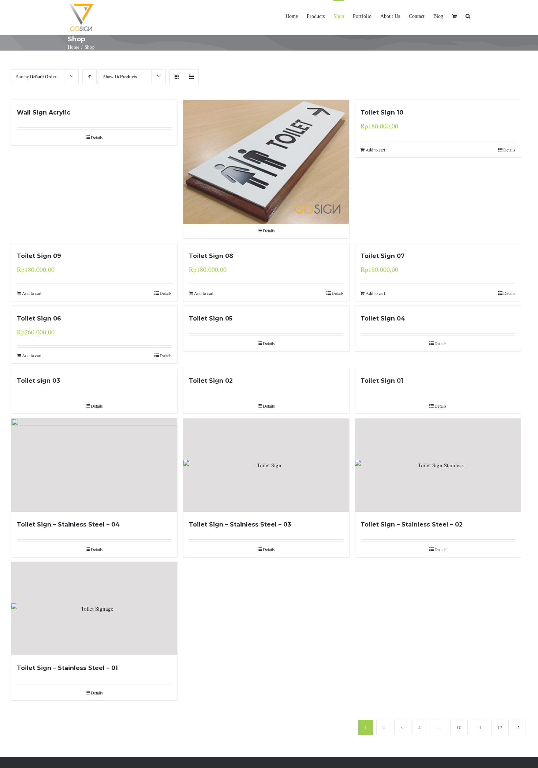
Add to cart (375, 150)
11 (479, 727)
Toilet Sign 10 (381, 112)
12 (499, 727)
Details (97, 137)
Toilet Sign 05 (210, 318)
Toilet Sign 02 (211, 380)
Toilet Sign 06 (39, 318)
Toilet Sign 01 (381, 380)
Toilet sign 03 (38, 380)
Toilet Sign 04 (382, 318)
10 (459, 727)
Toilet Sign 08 (211, 255)
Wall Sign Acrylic (43, 112)
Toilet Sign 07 (382, 255)
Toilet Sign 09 (39, 255)
